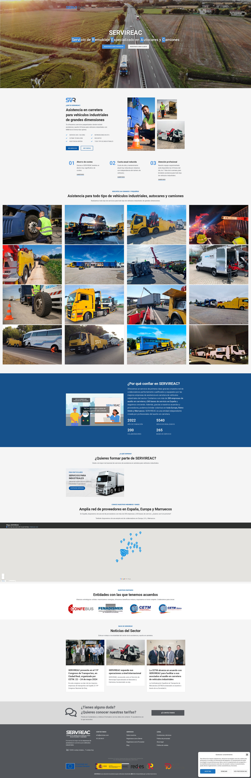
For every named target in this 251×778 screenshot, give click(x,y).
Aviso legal (160, 742)
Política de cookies (162, 745)
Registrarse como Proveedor (135, 742)
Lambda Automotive (151, 774)
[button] (247, 755)
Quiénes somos (180, 2)
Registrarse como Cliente (134, 738)
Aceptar (208, 771)
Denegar (224, 771)
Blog (128, 745)
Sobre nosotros (131, 735)
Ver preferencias (240, 771)
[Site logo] (76, 7)
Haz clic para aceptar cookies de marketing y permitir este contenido (95, 410)
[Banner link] (95, 482)
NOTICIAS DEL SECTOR (167, 2)
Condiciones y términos (164, 735)
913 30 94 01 (100, 738)
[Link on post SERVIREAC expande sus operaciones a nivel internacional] (125, 652)
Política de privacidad (163, 738)
